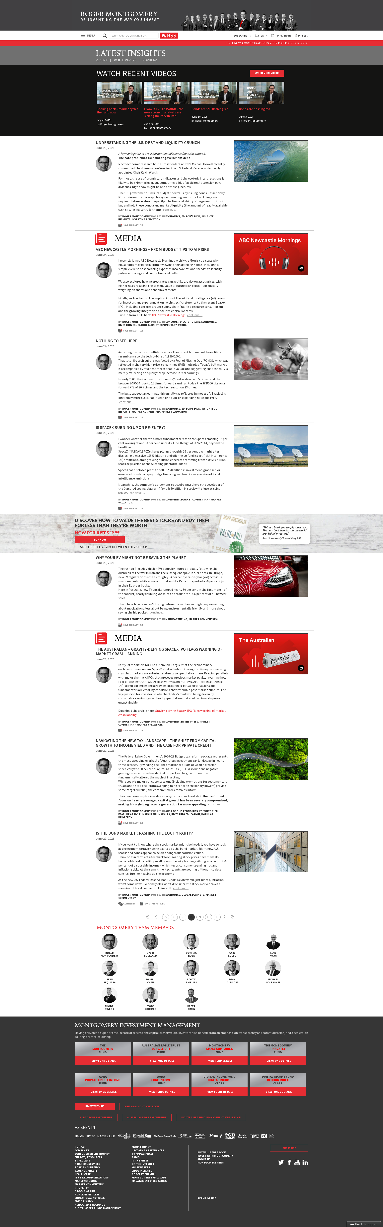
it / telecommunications (92, 1177)
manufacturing (86, 1181)
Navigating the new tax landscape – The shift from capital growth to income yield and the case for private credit (156, 743)
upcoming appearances (148, 1150)
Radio (182, 325)
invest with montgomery (215, 1156)
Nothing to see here (116, 340)
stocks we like (85, 1191)
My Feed (303, 35)
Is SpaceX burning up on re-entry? (131, 427)
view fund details (104, 1060)
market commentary (89, 1184)
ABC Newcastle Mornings (168, 315)
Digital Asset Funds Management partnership (211, 1117)
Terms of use (206, 1198)
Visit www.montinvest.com (141, 1106)
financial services (87, 1164)
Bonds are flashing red (254, 109)
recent (102, 60)
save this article (133, 225)
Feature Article (129, 814)
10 (208, 917)
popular (149, 60)
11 (217, 917)
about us (203, 1159)
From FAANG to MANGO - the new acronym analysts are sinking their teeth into (163, 112)
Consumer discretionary (182, 322)
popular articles (87, 1194)
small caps (82, 1160)
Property (125, 817)
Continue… (170, 209)
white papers (125, 60)
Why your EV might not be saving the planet (141, 557)
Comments (128, 903)
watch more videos (267, 73)
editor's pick (84, 1201)
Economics (172, 216)
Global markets (193, 894)
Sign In (262, 35)
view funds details (104, 1092)
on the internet (143, 1164)
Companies (172, 499)
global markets (86, 1170)
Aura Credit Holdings (90, 1204)
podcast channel (144, 1174)
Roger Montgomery (112, 124)
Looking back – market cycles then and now (117, 110)
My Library (284, 35)
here (307, 43)
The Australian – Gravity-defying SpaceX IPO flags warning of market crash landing (159, 651)
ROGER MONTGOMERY (120, 17)
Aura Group (173, 811)
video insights (142, 1170)
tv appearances (143, 1154)
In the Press (189, 721)
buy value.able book (211, 1152)
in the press (140, 1160)
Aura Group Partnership (96, 1117)
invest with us (94, 1106)
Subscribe (240, 35)
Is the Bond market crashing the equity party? (144, 833)
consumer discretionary (92, 1154)
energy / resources (88, 1157)
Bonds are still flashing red (210, 109)
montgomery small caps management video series (149, 1179)
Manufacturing (176, 619)
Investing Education (146, 219)
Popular (207, 814)
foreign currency (87, 1167)
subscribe (289, 1148)
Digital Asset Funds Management (98, 1208)
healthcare (83, 1174)
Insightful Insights (156, 814)
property (82, 1187)
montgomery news (210, 1162)
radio (136, 1157)
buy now (100, 539)
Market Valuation (174, 411)
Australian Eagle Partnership (146, 1117)
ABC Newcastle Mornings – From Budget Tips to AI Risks (152, 249)
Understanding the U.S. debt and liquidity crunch (148, 142)
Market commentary (162, 325)
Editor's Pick (191, 216)
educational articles (90, 1198)
